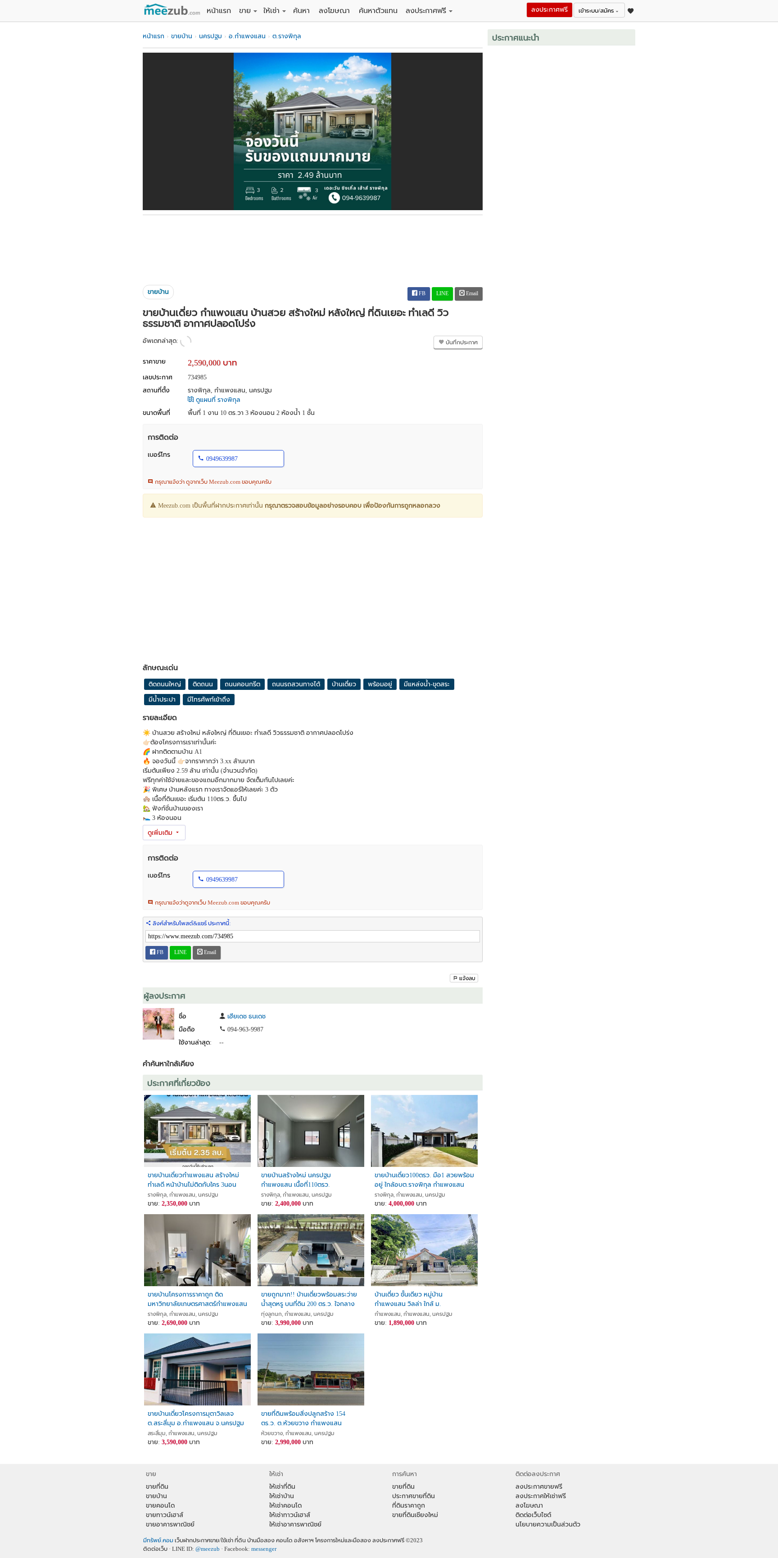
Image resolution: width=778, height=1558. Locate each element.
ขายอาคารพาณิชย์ (170, 1524)
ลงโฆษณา (334, 10)
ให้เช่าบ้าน (281, 1496)
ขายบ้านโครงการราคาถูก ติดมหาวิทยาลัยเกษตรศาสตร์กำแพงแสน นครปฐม (197, 1299)
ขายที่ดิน (157, 1486)
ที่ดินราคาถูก (408, 1505)
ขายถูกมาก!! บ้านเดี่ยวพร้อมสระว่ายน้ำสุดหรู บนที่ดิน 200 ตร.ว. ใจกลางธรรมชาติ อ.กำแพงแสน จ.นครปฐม (309, 1299)
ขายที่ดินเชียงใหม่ (415, 1515)
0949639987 (222, 458)
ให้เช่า (271, 10)
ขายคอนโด (160, 1505)
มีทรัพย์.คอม (158, 1540)
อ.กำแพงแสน (247, 36)
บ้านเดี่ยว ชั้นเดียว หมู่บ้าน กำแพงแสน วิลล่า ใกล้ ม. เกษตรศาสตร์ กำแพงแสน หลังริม (419, 1299)
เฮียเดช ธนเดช (246, 1016)
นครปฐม (210, 36)
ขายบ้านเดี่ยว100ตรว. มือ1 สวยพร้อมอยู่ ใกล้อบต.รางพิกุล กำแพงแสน (424, 1180)
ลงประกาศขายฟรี (539, 1486)
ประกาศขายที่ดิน (413, 1496)
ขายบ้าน (181, 36)
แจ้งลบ (467, 978)
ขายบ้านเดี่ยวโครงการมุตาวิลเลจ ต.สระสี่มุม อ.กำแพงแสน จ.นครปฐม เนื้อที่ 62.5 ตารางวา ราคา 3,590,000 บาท (196, 1418)
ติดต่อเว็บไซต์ (533, 1515)
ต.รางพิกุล (286, 36)
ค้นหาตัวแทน (378, 10)
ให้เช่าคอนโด (285, 1505)
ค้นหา (301, 10)
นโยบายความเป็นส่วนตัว (548, 1524)
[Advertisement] (313, 246)
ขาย (245, 10)
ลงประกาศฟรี (426, 10)
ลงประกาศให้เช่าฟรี (541, 1496)
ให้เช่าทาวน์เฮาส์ (289, 1515)
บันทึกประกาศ (461, 342)
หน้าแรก (219, 10)
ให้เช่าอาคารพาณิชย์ (295, 1524)
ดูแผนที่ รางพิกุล (217, 399)
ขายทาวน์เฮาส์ (164, 1515)
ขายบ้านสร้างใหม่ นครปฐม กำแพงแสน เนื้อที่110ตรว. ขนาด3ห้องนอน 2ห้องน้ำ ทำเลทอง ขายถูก (307, 1180)
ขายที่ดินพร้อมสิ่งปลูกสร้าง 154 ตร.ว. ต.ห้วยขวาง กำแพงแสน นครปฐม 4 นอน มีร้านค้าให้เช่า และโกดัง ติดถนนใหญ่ (306, 1418)
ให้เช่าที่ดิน (282, 1486)
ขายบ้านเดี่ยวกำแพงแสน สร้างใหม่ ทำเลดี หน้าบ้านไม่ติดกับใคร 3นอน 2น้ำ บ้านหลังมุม (193, 1180)
